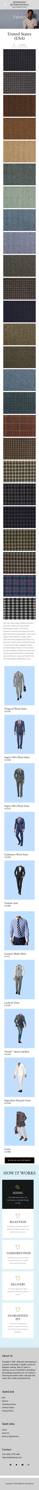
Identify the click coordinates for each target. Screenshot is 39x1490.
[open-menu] (5, 4)
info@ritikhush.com (14, 1457)
